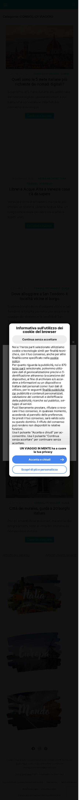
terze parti (18, 368)
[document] (39, 395)
